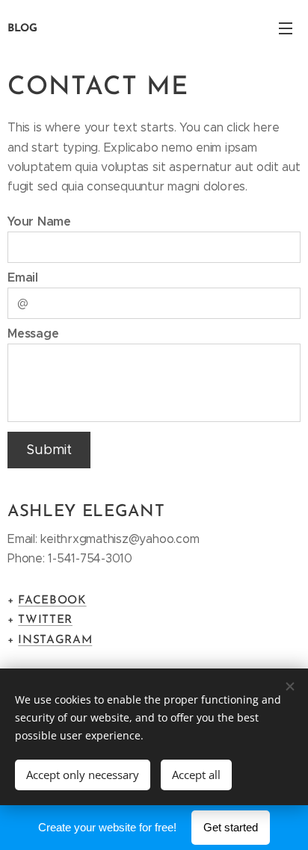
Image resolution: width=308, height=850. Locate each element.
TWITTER (45, 620)
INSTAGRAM (55, 640)
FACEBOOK (52, 601)
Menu (286, 28)
